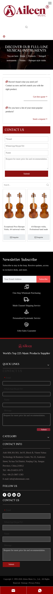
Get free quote (40, 97)
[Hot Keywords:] (26, 27)
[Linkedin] (9, 494)
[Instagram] (19, 494)
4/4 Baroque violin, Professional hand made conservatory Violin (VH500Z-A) (39, 228)
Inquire (15, 237)
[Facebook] (4, 494)
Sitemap (24, 583)
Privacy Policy (34, 583)
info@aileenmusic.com (19, 479)
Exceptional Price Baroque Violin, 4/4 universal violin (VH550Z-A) (14, 228)
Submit (27, 174)
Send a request (40, 119)
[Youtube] (14, 494)
